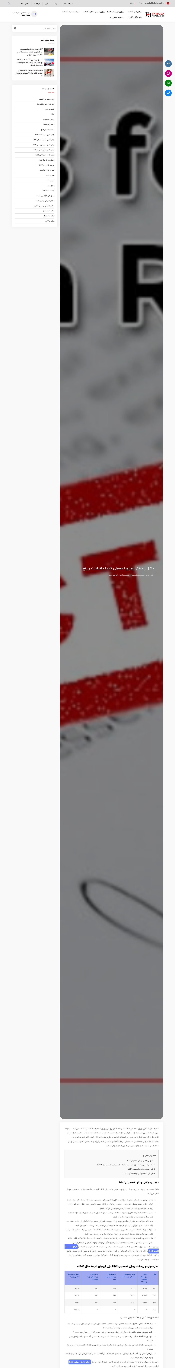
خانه (152, 575)
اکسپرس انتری (49, 109)
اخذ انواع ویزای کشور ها (45, 104)
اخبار (46, 3)
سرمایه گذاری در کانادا (46, 165)
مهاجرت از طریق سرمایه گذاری (44, 205)
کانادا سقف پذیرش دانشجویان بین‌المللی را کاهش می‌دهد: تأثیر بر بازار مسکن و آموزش (30, 52)
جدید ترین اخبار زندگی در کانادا (43, 150)
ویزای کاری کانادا (135, 17)
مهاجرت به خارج (48, 211)
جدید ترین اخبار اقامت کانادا (44, 134)
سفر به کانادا (50, 175)
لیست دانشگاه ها (48, 190)
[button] (9, 3)
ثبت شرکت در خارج (47, 129)
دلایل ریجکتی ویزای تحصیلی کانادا (140, 1160)
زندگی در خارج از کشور (46, 160)
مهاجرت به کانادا (135, 11)
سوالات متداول (67, 3)
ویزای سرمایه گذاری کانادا (95, 11)
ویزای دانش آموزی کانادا (79, 1362)
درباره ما (37, 3)
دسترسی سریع (117, 17)
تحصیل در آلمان (48, 119)
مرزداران (131, 3)
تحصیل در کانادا (48, 124)
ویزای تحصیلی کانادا (71, 11)
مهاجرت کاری (49, 221)
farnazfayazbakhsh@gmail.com (152, 3)
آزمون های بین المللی (46, 99)
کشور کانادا (50, 185)
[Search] (15, 28)
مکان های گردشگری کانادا (45, 195)
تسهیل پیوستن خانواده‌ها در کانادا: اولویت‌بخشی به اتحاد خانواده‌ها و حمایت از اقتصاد (30, 62)
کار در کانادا (50, 180)
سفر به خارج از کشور (47, 170)
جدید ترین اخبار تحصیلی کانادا (43, 139)
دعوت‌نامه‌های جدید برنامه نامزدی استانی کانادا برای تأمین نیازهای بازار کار (29, 73)
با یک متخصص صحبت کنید (21, 13)
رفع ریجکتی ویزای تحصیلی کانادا (141, 1169)
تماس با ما (25, 3)
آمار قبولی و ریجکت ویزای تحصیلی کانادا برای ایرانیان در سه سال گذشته (125, 1164)
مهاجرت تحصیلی (48, 216)
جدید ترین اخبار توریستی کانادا (43, 145)
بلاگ (55, 3)
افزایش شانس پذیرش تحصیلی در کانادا (138, 1173)
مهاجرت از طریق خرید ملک (45, 200)
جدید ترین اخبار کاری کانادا (45, 155)
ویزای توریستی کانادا (115, 11)
